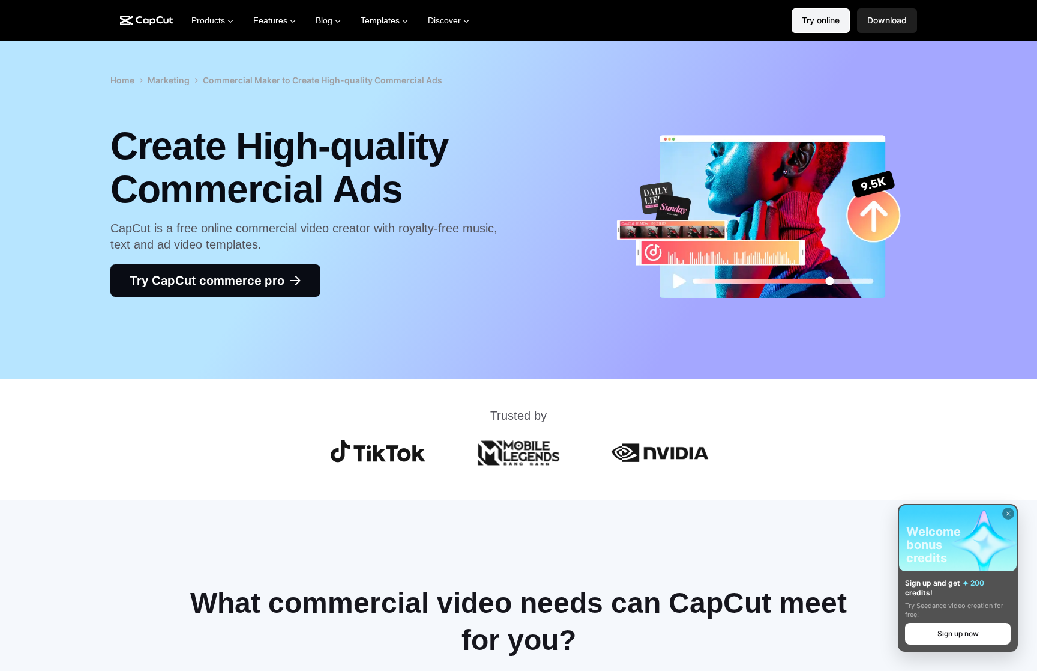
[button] (887, 20)
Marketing (169, 80)
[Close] (1008, 514)
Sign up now (958, 633)
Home (122, 80)
